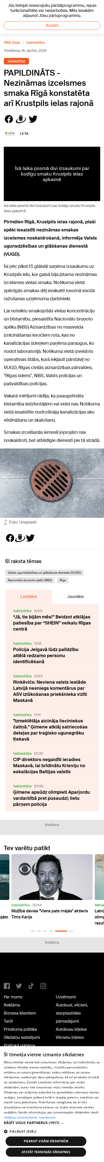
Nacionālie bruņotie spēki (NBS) (30, 580)
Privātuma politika (20, 1029)
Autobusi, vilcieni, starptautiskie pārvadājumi (72, 1013)
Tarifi (8, 1021)
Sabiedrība (35, 42)
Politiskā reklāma (19, 1045)
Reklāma (12, 1005)
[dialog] (52, 1104)
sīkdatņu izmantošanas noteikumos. (30, 1117)
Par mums (13, 997)
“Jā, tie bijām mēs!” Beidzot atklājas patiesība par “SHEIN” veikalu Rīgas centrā (52, 623)
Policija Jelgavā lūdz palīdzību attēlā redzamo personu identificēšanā (46, 656)
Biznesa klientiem (20, 1013)
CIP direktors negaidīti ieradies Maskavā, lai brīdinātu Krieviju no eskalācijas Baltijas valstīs (49, 766)
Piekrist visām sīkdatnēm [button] (46, 1141)
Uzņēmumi (66, 997)
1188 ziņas (12, 42)
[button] (33, 931)
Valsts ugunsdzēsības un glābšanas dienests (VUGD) (44, 573)
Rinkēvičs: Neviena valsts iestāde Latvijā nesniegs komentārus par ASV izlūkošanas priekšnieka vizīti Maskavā (50, 691)
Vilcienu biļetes (70, 1037)
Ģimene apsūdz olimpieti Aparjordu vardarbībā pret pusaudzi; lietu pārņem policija (51, 798)
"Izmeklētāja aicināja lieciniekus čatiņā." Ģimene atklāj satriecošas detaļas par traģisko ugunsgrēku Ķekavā (50, 730)
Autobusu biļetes (71, 1029)
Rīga (63, 580)
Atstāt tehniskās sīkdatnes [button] (46, 1152)
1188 (14, 970)
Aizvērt (52, 25)
